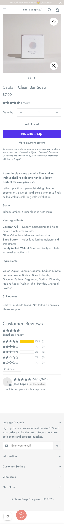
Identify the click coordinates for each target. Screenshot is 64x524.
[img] (23, 379)
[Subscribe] (57, 446)
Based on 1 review (13, 335)
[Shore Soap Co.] (32, 9)
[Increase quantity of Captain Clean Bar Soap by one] (57, 112)
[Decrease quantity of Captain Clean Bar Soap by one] (21, 112)
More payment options (32, 143)
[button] (57, 10)
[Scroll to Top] (57, 505)
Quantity (8, 112)
